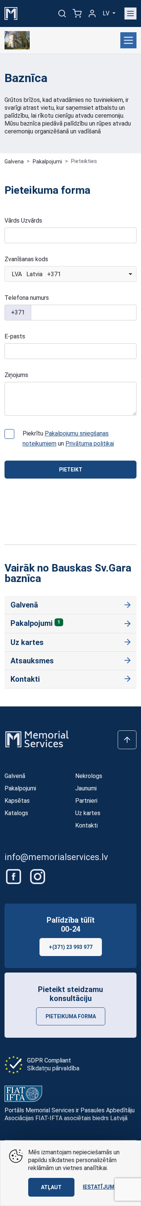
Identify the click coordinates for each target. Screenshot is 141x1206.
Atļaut (51, 1187)
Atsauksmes (32, 660)
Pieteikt (70, 470)
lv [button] (107, 13)
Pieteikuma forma (70, 1016)
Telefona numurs (27, 297)
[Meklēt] (62, 13)
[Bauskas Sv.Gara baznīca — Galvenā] (17, 40)
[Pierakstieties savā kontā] (92, 13)
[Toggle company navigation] (128, 40)
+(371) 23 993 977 (70, 947)
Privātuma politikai (89, 443)
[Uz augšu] (127, 739)
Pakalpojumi (47, 162)
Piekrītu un (68, 438)
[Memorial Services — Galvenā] (11, 13)
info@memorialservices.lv (56, 857)
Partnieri (86, 800)
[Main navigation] (130, 13)
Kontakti (25, 679)
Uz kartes (27, 642)
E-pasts (15, 336)
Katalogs (16, 813)
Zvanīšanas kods (26, 259)
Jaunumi (86, 788)
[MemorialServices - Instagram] (38, 876)
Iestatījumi (99, 1187)
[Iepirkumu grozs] (77, 13)
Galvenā (24, 604)
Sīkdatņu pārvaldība (53, 1068)
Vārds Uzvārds (23, 220)
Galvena (14, 162)
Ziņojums (16, 375)
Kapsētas (17, 800)
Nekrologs (88, 776)
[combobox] (70, 274)
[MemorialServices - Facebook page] (14, 876)
